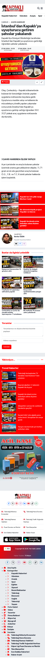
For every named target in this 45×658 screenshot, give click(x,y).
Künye (10, 627)
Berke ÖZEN (19, 236)
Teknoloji (15, 601)
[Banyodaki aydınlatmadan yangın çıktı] (33, 283)
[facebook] (7, 562)
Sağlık (14, 599)
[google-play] (32, 540)
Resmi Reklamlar (18, 590)
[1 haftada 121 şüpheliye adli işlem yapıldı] (12, 283)
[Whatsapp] (36, 503)
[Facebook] (20, 244)
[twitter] (13, 562)
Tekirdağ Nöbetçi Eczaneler (9, 513)
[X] (13, 503)
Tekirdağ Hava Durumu (34, 512)
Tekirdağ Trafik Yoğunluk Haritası (33, 521)
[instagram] (19, 562)
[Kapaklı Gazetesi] (12, 8)
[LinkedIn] (24, 503)
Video (10, 610)
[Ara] (38, 8)
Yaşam (14, 604)
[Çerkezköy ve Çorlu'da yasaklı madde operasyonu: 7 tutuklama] (12, 303)
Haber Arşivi (30, 532)
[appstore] (13, 540)
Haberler (4, 22)
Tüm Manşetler (31, 527)
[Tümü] (42, 360)
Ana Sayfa (11, 568)
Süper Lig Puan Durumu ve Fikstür (25, 646)
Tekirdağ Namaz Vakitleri (8, 521)
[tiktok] (36, 562)
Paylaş (6, 82)
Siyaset (14, 587)
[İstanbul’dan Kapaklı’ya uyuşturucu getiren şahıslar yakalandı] (22, 66)
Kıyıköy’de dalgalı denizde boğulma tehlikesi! (30, 271)
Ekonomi (15, 596)
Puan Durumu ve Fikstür (12, 527)
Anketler (11, 624)
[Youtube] (28, 503)
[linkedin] (41, 562)
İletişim (10, 629)
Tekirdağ (15, 593)
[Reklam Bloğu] (22, 459)
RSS (8, 549)
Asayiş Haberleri (18, 22)
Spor (40, 16)
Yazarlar (11, 613)
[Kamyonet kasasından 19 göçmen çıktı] (12, 262)
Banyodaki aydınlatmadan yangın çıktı (32, 291)
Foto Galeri (12, 607)
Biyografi (11, 621)
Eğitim (14, 585)
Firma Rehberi (13, 615)
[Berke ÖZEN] (7, 238)
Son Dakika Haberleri (11, 532)
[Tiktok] (32, 503)
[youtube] (24, 562)
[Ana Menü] (42, 8)
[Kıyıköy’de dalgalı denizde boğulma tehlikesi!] (33, 262)
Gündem (23, 16)
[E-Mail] (16, 244)
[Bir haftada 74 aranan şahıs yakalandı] (33, 303)
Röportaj (11, 618)
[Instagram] (24, 244)
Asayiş (32, 16)
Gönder (6, 347)
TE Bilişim (28, 555)
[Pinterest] (16, 503)
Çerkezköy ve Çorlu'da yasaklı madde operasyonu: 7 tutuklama (12, 312)
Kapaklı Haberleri (9, 16)
